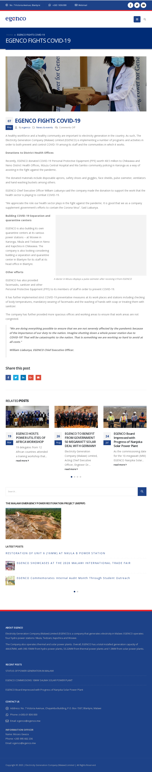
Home (9, 34)
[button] (71, 477)
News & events (44, 127)
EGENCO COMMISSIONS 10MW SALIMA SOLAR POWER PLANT (64, 563)
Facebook (8, 377)
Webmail (82, 5)
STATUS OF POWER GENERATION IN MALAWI (40, 553)
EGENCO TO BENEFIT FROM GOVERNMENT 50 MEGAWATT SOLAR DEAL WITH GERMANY (31, 439)
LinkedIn (23, 377)
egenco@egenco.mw (28, 720)
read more (22, 469)
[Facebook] (130, 5)
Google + (31, 377)
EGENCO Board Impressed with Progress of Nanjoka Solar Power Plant (79, 439)
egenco (26, 127)
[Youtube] (143, 5)
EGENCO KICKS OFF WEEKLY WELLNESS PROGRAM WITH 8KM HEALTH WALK (128, 439)
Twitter (16, 377)
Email (38, 377)
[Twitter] (137, 5)
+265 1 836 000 (59, 5)
